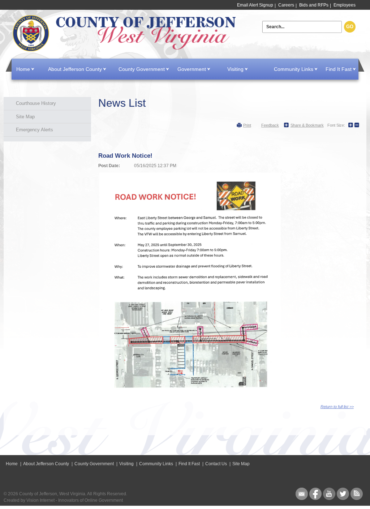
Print (247, 125)
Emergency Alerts (34, 129)
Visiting (235, 69)
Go (349, 26)
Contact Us (216, 463)
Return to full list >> (337, 406)
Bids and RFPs (313, 5)
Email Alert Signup (255, 5)
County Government (142, 69)
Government (191, 69)
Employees (345, 5)
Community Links (293, 69)
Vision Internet (40, 500)
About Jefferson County (75, 69)
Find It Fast (339, 69)
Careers (286, 5)
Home (125, 33)
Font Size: (336, 125)
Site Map (25, 116)
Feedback (270, 125)
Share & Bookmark (307, 125)
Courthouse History (36, 103)
